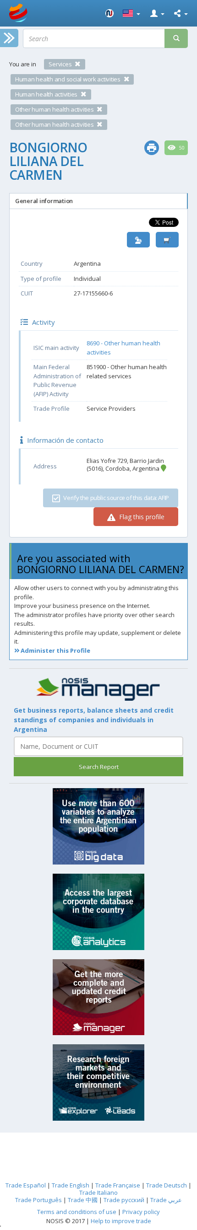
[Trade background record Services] (98, 689)
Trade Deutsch (166, 1185)
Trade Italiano (98, 1192)
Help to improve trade (121, 1221)
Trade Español (25, 1185)
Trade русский (124, 1200)
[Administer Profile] (138, 240)
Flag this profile (140, 516)
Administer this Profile (54, 650)
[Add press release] (167, 240)
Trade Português (38, 1200)
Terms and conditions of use (76, 1212)
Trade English (70, 1185)
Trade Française (117, 1185)
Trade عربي (166, 1200)
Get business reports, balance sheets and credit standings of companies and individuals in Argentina (94, 720)
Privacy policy (141, 1212)
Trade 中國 (83, 1200)
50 (181, 148)
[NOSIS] (109, 13)
